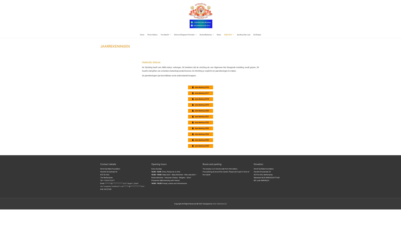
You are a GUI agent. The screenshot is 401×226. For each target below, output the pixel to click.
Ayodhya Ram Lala (243, 35)
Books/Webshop (206, 35)
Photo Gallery (152, 35)
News (219, 35)
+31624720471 (109, 180)
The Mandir (165, 35)
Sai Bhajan (257, 35)
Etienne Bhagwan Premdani (184, 35)
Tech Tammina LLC (220, 204)
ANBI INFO (228, 35)
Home (142, 35)
